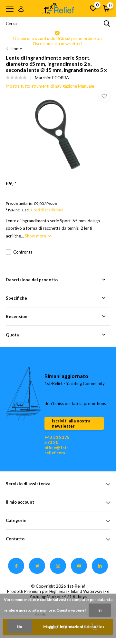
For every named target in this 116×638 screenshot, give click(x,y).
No (19, 626)
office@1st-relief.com (56, 450)
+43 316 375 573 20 (57, 440)
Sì (100, 610)
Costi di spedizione (47, 210)
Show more (36, 235)
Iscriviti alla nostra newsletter (71, 423)
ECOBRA (60, 77)
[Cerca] (107, 23)
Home (16, 48)
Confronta (23, 252)
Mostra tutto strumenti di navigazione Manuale (50, 86)
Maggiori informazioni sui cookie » (73, 626)
